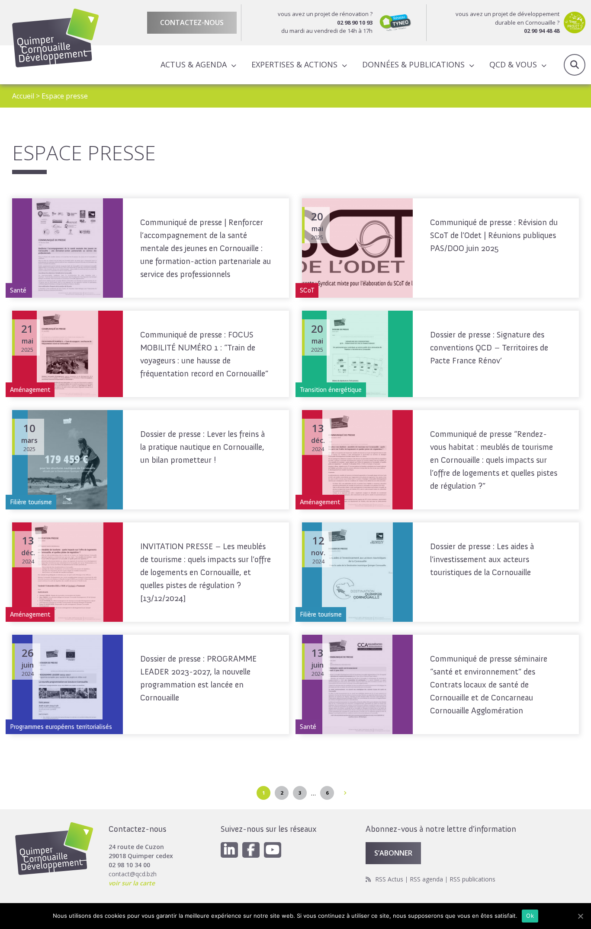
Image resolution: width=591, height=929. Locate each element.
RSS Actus (389, 879)
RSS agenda (426, 879)
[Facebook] (251, 850)
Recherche (574, 65)
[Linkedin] (229, 850)
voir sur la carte (132, 883)
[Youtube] (272, 850)
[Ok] (580, 916)
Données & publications (413, 64)
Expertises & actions (294, 64)
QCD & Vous (513, 64)
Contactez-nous (192, 22)
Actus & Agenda (194, 64)
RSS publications (472, 879)
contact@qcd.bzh (133, 874)
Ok (530, 915)
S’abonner (393, 853)
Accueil (23, 96)
